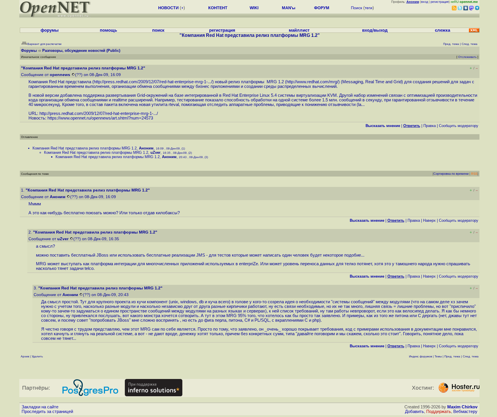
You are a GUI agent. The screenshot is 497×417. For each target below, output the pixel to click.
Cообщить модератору (458, 126)
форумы (50, 30)
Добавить (414, 411)
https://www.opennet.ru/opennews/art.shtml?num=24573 (100, 118)
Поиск (356, 7)
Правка (429, 126)
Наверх (429, 220)
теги (368, 7)
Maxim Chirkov (462, 407)
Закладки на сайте (40, 407)
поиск (158, 30)
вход (424, 1)
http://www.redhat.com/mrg (311, 81)
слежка (442, 30)
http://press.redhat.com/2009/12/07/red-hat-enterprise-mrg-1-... (152, 81)
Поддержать (438, 411)
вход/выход (375, 30)
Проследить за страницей (47, 411)
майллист (299, 30)
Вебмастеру (465, 411)
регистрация (440, 1)
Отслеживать (467, 56)
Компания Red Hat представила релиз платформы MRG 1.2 (85, 148)
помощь (108, 30)
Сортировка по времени (451, 173)
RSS (474, 173)
